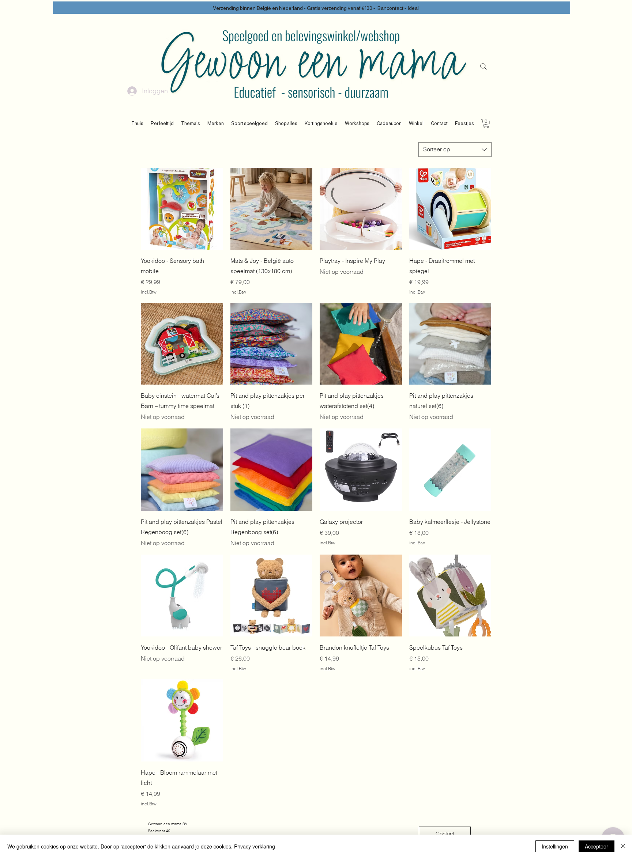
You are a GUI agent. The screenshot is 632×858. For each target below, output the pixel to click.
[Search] (483, 66)
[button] (162, 123)
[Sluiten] (623, 846)
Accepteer (596, 846)
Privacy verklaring (254, 846)
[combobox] (455, 149)
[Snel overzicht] (182, 209)
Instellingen (555, 846)
